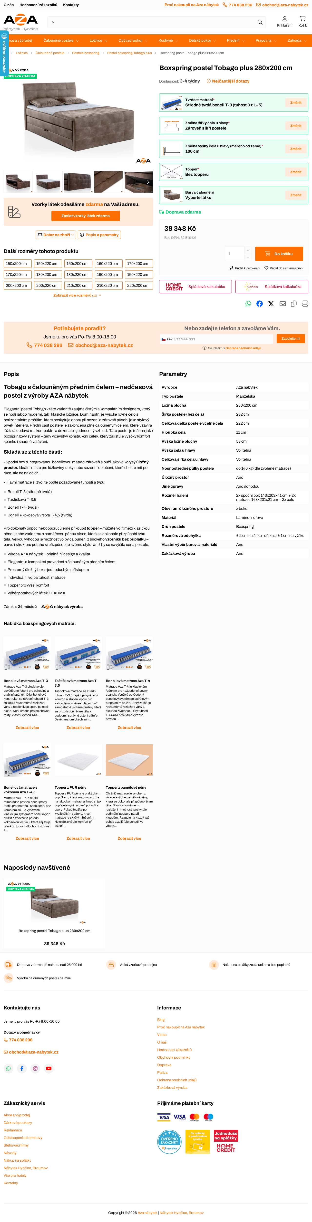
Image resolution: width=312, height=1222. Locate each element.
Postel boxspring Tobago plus (129, 53)
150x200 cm (16, 263)
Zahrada (294, 40)
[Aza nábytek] (21, 22)
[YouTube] (49, 1068)
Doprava (164, 1065)
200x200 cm (16, 285)
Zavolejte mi (291, 338)
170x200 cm (137, 263)
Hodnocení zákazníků (38, 5)
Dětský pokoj (200, 40)
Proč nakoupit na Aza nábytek (192, 5)
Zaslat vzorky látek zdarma (85, 216)
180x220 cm (77, 274)
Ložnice (96, 40)
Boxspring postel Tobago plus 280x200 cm (54, 931)
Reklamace (13, 1130)
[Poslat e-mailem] (283, 304)
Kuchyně (166, 40)
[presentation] (148, 182)
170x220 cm (16, 274)
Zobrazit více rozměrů (75, 295)
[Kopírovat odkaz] (294, 304)
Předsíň (233, 40)
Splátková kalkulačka (206, 287)
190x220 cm (137, 274)
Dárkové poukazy (18, 1123)
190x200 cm (107, 274)
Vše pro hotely (15, 1175)
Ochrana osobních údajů (176, 1080)
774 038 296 (240, 5)
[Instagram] (35, 1068)
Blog (161, 1020)
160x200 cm (77, 263)
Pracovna (263, 40)
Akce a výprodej (19, 40)
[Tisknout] (305, 304)
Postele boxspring (85, 53)
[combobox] (157, 22)
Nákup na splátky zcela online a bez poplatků (256, 965)
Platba (162, 1072)
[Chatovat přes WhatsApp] (248, 304)
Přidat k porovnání (247, 268)
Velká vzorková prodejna (138, 965)
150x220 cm (46, 263)
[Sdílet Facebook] (259, 304)
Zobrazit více (27, 728)
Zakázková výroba (172, 1088)
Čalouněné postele (58, 40)
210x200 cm (77, 285)
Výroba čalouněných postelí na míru (44, 978)
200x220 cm (47, 285)
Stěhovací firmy (16, 1145)
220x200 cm (137, 285)
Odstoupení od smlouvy (23, 1138)
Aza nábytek (147, 1213)
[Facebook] (22, 1068)
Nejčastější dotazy (230, 81)
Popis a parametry (102, 235)
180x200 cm (46, 274)
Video (162, 1035)
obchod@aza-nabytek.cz (285, 5)
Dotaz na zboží (56, 235)
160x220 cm (107, 263)
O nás (9, 5)
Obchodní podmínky (173, 1057)
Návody (10, 1153)
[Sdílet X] (271, 304)
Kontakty (71, 5)
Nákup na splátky (17, 1160)
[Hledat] (260, 22)
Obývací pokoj (130, 40)
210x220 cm (107, 285)
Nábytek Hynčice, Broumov (26, 1168)
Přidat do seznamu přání (286, 268)
